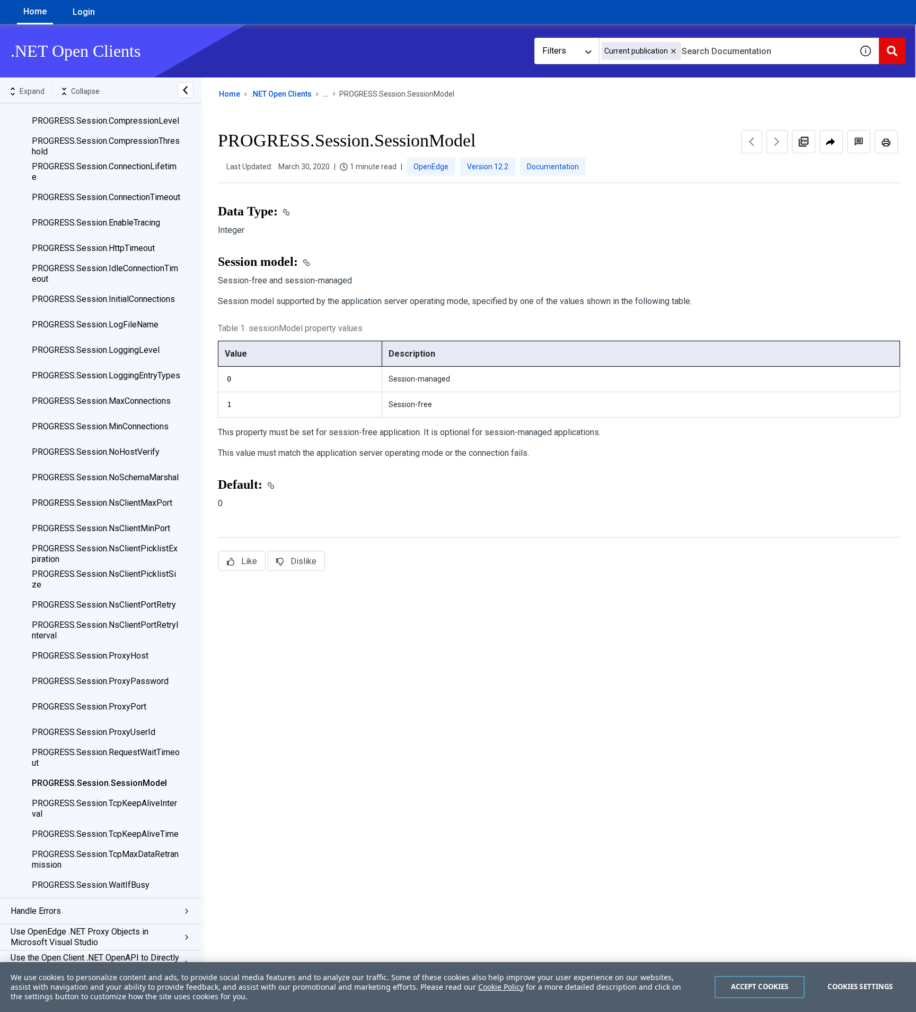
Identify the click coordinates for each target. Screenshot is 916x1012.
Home (35, 11)
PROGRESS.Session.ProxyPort (89, 707)
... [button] (325, 94)
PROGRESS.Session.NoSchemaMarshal (105, 477)
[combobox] (725, 51)
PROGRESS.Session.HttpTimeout (93, 248)
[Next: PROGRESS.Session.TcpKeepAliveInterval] (777, 141)
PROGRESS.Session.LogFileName (95, 324)
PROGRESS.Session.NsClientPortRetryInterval (105, 630)
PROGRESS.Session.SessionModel (99, 783)
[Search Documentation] (892, 51)
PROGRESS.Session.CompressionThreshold (106, 146)
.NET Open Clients (281, 94)
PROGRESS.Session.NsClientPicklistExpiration (105, 553)
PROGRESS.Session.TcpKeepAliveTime (105, 834)
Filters (554, 51)
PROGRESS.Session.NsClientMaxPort (102, 503)
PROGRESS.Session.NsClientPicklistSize (104, 579)
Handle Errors (36, 911)
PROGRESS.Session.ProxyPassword (100, 681)
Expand (32, 91)
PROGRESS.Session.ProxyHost (90, 656)
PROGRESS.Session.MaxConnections (101, 401)
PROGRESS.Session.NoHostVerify (96, 452)
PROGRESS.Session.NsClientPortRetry (104, 605)
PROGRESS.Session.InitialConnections (103, 299)
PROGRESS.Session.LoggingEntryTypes (106, 375)
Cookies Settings (860, 986)
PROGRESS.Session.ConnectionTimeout (106, 197)
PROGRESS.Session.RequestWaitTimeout (106, 757)
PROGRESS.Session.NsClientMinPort (101, 528)
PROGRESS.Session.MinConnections (100, 426)
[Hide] (185, 90)
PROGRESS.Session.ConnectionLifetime (104, 171)
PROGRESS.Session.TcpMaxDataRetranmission (105, 859)
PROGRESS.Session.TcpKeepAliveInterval (104, 808)
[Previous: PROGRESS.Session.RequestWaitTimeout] (751, 141)
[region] (458, 987)
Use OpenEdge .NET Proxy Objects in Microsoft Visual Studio (79, 937)
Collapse (85, 91)
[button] (673, 51)
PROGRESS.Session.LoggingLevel (96, 350)
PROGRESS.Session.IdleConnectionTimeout (105, 273)
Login (84, 12)
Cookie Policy (501, 987)
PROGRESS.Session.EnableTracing (96, 223)
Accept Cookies (760, 986)
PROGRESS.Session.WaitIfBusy (90, 885)
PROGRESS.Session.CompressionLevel (105, 121)
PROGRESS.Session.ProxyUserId (93, 732)
